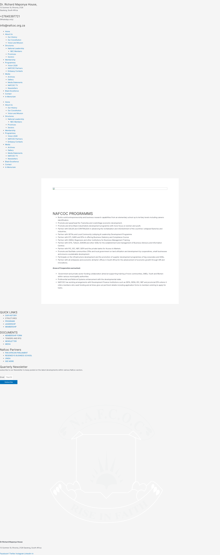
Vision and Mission (15, 43)
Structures (9, 45)
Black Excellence (12, 91)
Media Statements (15, 82)
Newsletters (13, 88)
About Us (9, 34)
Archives (11, 77)
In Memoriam (10, 97)
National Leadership (16, 48)
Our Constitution (14, 40)
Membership (10, 60)
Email (2, 377)
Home (7, 31)
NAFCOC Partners (15, 68)
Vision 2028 (12, 65)
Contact (8, 94)
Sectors (11, 57)
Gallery (11, 79)
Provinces (12, 54)
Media (7, 74)
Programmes (10, 63)
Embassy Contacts (15, 71)
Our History (12, 37)
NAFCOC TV (13, 85)
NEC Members (16, 51)
